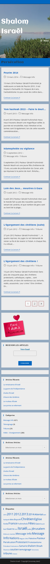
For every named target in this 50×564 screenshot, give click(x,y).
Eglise (38, 519)
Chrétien (27, 519)
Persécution (9, 542)
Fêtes (31, 523)
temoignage (25, 549)
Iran (15, 529)
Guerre (10, 528)
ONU (26, 538)
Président (6, 546)
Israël (22, 528)
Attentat (38, 514)
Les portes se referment (12, 405)
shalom (31, 545)
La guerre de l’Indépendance (14, 389)
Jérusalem (38, 528)
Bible (12, 519)
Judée (29, 529)
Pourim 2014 (11, 72)
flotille (5, 524)
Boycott (17, 519)
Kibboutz (6, 534)
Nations (14, 538)
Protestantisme (34, 542)
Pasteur (41, 538)
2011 (10, 514)
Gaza (37, 523)
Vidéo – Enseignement (11, 433)
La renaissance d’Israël (11, 384)
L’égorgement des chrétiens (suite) (24, 225)
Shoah (39, 545)
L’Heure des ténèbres (11, 397)
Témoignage (8, 424)
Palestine (33, 538)
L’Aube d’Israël (8, 393)
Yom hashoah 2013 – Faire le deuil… (25, 109)
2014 (31, 514)
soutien (14, 549)
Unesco (14, 554)
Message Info (29, 77)
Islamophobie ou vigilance (19, 148)
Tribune (23, 156)
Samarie (23, 546)
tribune (7, 553)
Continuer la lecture (12, 98)
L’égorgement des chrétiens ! (21, 261)
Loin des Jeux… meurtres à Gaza (23, 188)
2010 (4, 515)
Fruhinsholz (22, 523)
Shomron (6, 550)
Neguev (22, 538)
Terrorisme (35, 550)
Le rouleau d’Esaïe (10, 401)
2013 (24, 514)
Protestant (22, 542)
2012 (17, 514)
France (12, 523)
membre (12, 534)
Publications (15, 546)
